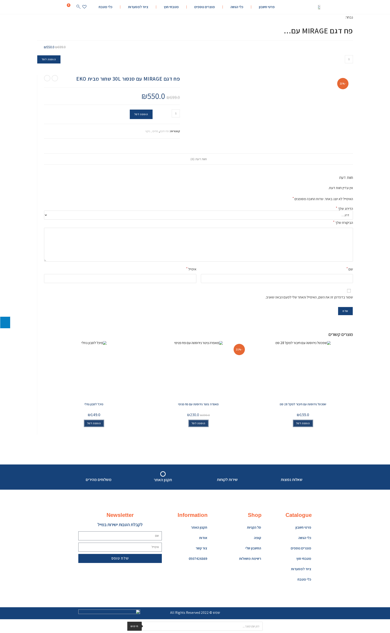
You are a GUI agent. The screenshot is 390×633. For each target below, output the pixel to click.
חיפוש (134, 626)
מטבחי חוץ (171, 7)
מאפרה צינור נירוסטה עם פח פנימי (198, 404)
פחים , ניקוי (151, 131)
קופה (257, 537)
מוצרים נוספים (204, 7)
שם (349, 269)
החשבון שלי (253, 548)
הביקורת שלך (343, 222)
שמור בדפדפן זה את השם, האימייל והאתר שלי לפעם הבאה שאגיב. (309, 297)
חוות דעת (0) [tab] (198, 159)
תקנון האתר (199, 527)
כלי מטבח (105, 7)
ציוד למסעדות (138, 7)
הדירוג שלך (344, 209)
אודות (203, 537)
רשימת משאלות (250, 558)
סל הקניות (254, 527)
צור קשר (201, 548)
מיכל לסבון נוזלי (93, 404)
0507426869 (198, 558)
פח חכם (164, 131)
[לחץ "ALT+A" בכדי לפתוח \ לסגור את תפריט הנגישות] (5, 322)
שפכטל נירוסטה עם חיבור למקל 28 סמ (303, 404)
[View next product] (47, 78)
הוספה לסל (49, 59)
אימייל (191, 269)
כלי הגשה (236, 7)
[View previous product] (55, 78)
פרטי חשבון (267, 7)
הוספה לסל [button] (94, 423)
